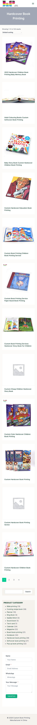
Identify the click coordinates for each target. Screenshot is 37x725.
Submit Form (11, 696)
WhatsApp (10, 673)
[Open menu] (33, 3)
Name (8, 656)
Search (28, 592)
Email (8, 665)
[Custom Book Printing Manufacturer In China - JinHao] (10, 3)
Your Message (11, 682)
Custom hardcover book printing (17, 479)
